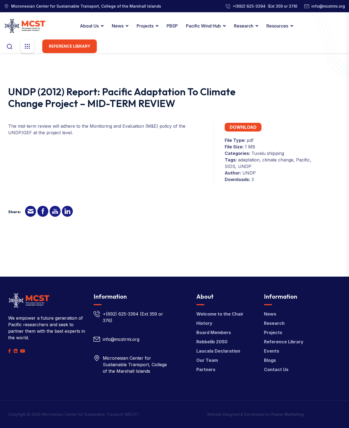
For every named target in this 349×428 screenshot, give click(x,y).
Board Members (213, 332)
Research (243, 26)
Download (243, 127)
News (118, 26)
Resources (277, 26)
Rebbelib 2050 (211, 341)
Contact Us (276, 369)
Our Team (207, 360)
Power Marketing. (288, 414)
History (204, 323)
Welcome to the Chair (219, 314)
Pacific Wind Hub (203, 26)
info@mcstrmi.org (328, 6)
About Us (89, 26)
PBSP (172, 26)
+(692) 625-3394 (249, 6)
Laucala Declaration (218, 351)
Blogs (270, 360)
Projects (145, 26)
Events (271, 351)
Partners (205, 369)
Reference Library (69, 46)
